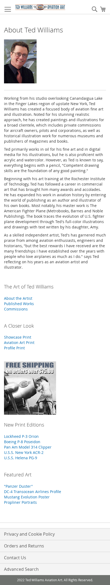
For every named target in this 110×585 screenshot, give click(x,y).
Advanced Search (21, 569)
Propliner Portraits (20, 502)
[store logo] (40, 7)
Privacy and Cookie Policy (29, 534)
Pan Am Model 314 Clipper (28, 447)
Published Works (19, 303)
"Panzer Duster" (18, 486)
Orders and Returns (24, 546)
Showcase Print (17, 337)
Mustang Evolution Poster (27, 496)
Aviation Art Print (19, 342)
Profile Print (14, 347)
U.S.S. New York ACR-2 (24, 452)
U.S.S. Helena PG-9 (20, 457)
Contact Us (15, 558)
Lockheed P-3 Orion (21, 436)
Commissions (16, 309)
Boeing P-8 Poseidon (22, 441)
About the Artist (18, 298)
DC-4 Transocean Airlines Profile (32, 491)
